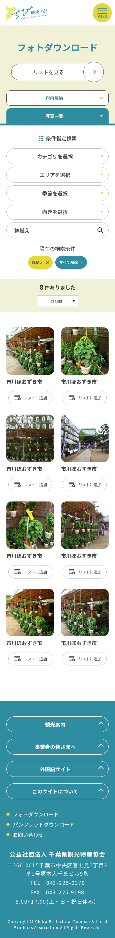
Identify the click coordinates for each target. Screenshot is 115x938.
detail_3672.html (27, 592)
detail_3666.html (81, 418)
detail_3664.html (81, 592)
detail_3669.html (27, 418)
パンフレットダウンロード (43, 824)
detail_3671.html (27, 504)
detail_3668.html (27, 330)
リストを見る (48, 72)
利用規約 (54, 98)
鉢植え (37, 262)
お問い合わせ (28, 834)
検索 (100, 230)
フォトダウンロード (36, 814)
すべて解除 (68, 262)
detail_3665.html (81, 330)
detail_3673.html (81, 504)
